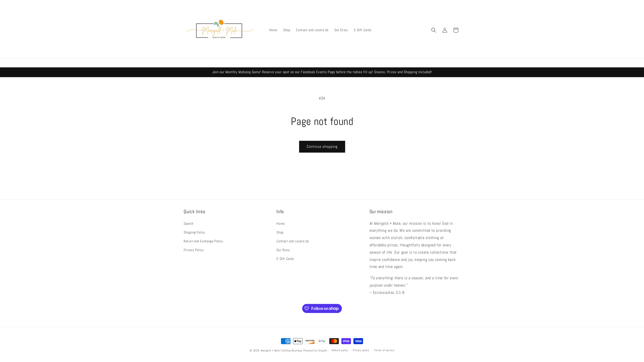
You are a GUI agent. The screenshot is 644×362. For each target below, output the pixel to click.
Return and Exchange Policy (203, 241)
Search (188, 223)
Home (280, 223)
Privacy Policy (194, 250)
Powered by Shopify (315, 350)
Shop (279, 232)
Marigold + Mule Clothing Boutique (281, 350)
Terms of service (384, 350)
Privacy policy (361, 350)
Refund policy (340, 350)
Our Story (283, 250)
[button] (433, 30)
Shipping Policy (194, 232)
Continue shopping (322, 146)
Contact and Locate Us (292, 241)
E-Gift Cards (285, 258)
